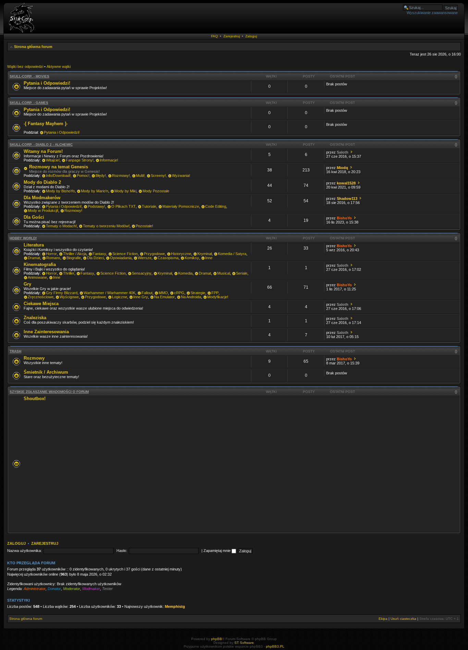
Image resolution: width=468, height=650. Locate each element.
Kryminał (204, 254)
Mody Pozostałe (156, 191)
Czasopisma (168, 258)
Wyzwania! (181, 175)
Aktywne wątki (59, 66)
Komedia (185, 273)
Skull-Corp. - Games (29, 103)
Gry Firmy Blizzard (61, 293)
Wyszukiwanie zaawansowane (432, 13)
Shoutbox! (35, 398)
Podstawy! (96, 206)
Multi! (140, 175)
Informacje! (109, 160)
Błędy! (101, 175)
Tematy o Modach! (61, 226)
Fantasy (99, 254)
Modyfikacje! (217, 297)
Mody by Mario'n (94, 191)
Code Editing (215, 206)
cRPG (179, 293)
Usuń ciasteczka (403, 619)
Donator (54, 589)
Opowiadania (121, 258)
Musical (223, 273)
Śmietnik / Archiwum (46, 372)
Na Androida (191, 297)
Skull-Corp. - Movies (29, 76)
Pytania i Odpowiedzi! (47, 83)
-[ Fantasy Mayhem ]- (45, 123)
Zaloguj (251, 36)
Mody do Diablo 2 (42, 182)
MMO (163, 293)
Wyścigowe (69, 297)
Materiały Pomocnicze (180, 206)
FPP (215, 293)
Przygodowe (154, 254)
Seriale (241, 273)
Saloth (342, 152)
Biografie (73, 258)
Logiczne (119, 297)
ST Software (244, 643)
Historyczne (181, 254)
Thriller (68, 273)
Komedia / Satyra (232, 254)
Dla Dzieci (95, 258)
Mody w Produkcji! (43, 210)
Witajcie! (53, 160)
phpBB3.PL (275, 646)
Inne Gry (140, 297)
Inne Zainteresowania (46, 331)
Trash (15, 351)
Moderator (71, 589)
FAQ (214, 36)
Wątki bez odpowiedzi (25, 66)
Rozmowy (34, 358)
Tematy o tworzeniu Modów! (106, 226)
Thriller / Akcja (74, 254)
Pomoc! (83, 175)
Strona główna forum (33, 47)
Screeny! (158, 175)
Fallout (146, 293)
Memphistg (175, 606)
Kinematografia (40, 264)
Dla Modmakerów (42, 197)
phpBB (216, 639)
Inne (208, 258)
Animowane (37, 277)
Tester (107, 589)
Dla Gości (34, 217)
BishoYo (344, 218)
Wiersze (144, 258)
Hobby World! (23, 238)
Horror (51, 254)
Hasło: (121, 551)
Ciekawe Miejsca (41, 303)
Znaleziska (35, 317)
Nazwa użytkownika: (24, 551)
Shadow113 (347, 198)
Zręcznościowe (40, 297)
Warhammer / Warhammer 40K (109, 293)
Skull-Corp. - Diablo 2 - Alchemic (41, 144)
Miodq (342, 168)
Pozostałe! (144, 226)
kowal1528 (346, 183)
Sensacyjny (141, 273)
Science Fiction (125, 254)
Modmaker (91, 589)
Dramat (34, 258)
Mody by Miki (125, 191)
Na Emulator (164, 297)
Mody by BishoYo (60, 191)
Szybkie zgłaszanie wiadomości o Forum (49, 392)
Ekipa (383, 619)
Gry (27, 284)
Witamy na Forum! (43, 151)
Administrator (35, 589)
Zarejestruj (231, 36)
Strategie (197, 293)
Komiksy (192, 258)
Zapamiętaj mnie (218, 551)
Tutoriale (149, 206)
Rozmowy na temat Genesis (58, 166)
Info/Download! (58, 175)
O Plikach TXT (123, 206)
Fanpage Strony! (80, 160)
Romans (53, 258)
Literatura (34, 245)
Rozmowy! (121, 175)
